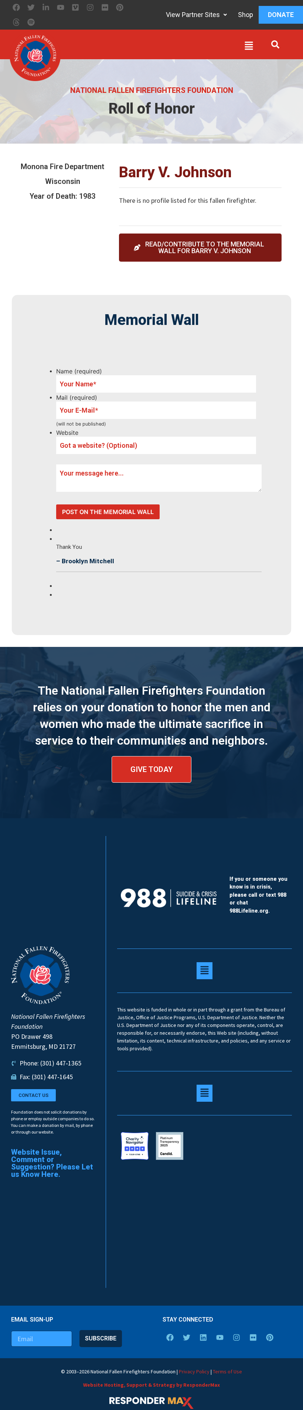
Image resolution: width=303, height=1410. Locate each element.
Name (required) (79, 371)
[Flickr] (105, 7)
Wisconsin (62, 181)
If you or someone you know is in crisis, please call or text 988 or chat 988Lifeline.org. (258, 895)
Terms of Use (227, 1371)
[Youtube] (60, 7)
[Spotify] (31, 22)
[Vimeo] (75, 7)
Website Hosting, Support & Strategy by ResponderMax (151, 1385)
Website (67, 433)
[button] (158, 47)
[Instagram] (90, 7)
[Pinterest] (119, 7)
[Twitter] (31, 7)
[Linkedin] (203, 1337)
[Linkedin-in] (45, 7)
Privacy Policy (194, 1371)
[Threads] (16, 22)
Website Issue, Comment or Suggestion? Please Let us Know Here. (52, 1163)
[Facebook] (16, 7)
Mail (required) (76, 397)
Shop (245, 15)
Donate (281, 15)
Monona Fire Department (62, 166)
